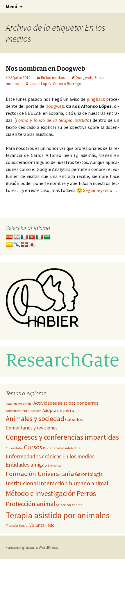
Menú (11, 6)
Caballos (74, 419)
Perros (86, 493)
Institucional (22, 483)
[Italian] (39, 237)
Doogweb (84, 77)
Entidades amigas (26, 464)
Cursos (33, 447)
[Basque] (24, 245)
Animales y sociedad (35, 418)
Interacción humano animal (73, 483)
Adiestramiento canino (24, 410)
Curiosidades (14, 448)
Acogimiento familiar (19, 404)
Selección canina (69, 505)
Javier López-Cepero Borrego (55, 83)
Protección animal (30, 504)
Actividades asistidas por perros (65, 403)
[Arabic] (47, 237)
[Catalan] (9, 245)
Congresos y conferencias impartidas (62, 437)
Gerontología (89, 474)
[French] (24, 237)
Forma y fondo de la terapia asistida (53, 120)
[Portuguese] (31, 237)
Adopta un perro (58, 410)
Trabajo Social (17, 525)
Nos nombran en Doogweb (45, 68)
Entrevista (54, 465)
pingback (96, 99)
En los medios (53, 77)
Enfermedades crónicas (33, 456)
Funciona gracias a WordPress (32, 547)
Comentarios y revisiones (32, 428)
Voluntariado (42, 525)
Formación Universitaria (40, 474)
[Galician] (16, 245)
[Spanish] (9, 237)
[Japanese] (31, 245)
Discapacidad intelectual (62, 448)
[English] (16, 237)
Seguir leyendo (100, 190)
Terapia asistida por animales (58, 515)
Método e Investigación (41, 493)
